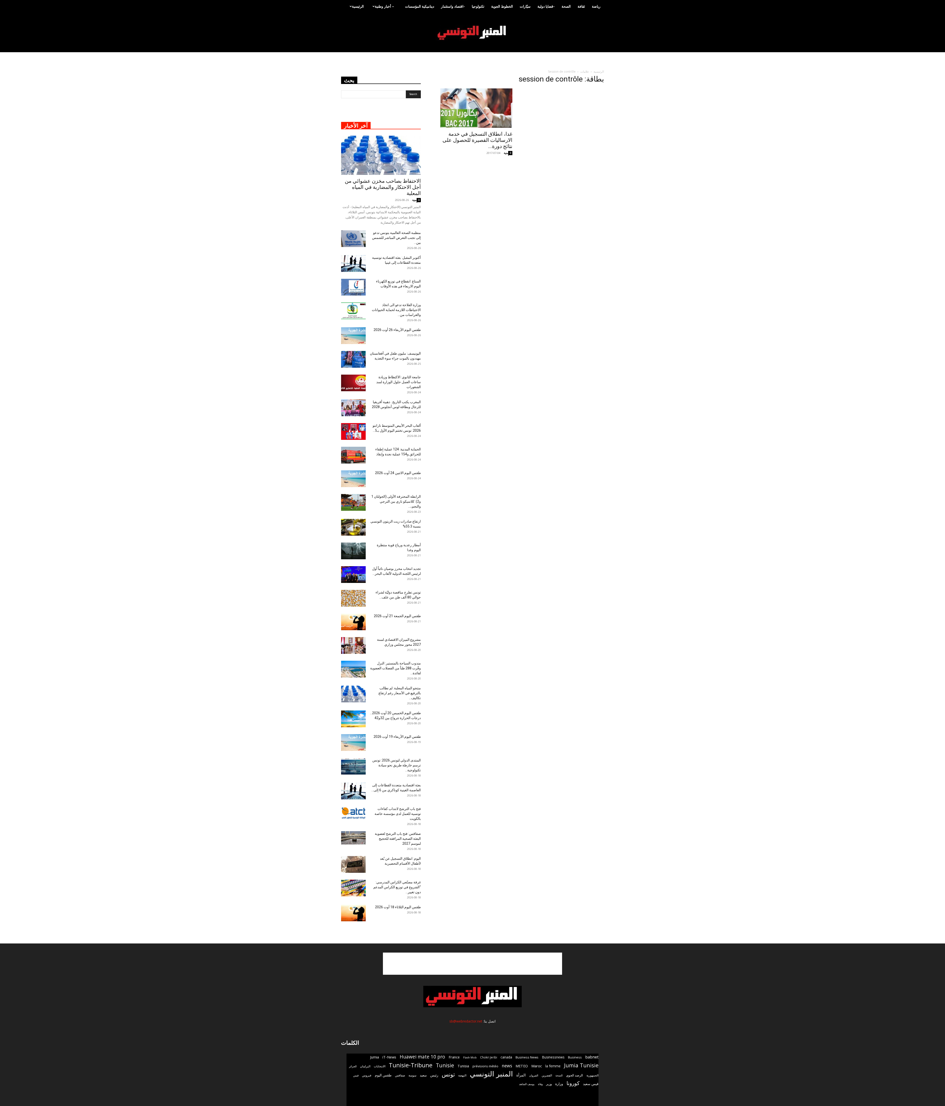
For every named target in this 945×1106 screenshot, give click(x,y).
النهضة (462, 1075)
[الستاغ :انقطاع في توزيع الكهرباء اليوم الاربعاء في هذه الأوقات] (353, 287)
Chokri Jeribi (488, 1057)
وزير (549, 1084)
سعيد (423, 1075)
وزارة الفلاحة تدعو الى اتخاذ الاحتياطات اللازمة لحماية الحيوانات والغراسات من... (396, 310)
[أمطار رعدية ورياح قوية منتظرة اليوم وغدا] (353, 551)
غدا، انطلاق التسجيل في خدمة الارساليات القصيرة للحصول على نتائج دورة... (477, 140)
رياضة (596, 6)
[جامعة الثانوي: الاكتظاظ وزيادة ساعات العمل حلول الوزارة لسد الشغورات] (353, 383)
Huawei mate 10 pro (422, 1056)
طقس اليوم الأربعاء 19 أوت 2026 (397, 737)
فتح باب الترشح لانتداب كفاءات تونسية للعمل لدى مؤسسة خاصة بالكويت (398, 814)
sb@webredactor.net (465, 1021)
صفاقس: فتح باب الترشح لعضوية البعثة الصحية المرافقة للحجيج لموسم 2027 (398, 838)
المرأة (521, 1075)
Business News (527, 1057)
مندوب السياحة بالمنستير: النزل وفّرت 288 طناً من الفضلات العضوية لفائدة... (395, 668)
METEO (522, 1065)
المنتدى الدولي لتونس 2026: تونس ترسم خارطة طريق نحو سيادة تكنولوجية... (396, 765)
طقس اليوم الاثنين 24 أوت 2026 (398, 473)
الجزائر (353, 1066)
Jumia (374, 1057)
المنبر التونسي (491, 1073)
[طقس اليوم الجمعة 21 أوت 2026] (353, 621)
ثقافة (581, 6)
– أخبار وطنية (384, 6)
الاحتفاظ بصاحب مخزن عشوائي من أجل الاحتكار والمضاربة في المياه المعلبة (383, 187)
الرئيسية (358, 6)
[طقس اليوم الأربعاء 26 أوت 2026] (353, 335)
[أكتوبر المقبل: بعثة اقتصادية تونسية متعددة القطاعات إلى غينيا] (353, 263)
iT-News (389, 1057)
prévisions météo (485, 1066)
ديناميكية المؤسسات (419, 6)
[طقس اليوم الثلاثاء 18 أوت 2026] (353, 913)
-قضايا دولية (546, 6)
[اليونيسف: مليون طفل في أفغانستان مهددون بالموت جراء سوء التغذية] (353, 359)
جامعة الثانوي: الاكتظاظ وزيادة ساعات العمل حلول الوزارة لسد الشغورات (398, 382)
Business (575, 1057)
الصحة (566, 6)
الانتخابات (379, 1066)
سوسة (412, 1075)
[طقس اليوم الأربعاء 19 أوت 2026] (353, 742)
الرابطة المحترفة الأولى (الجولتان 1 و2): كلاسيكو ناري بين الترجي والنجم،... (396, 501)
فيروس (366, 1075)
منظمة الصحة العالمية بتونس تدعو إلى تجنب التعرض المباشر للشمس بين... (396, 238)
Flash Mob (470, 1057)
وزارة (559, 1083)
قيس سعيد (590, 1083)
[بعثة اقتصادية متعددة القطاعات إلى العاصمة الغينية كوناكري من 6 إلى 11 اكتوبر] (353, 791)
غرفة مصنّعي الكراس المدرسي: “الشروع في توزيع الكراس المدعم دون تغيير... (397, 887)
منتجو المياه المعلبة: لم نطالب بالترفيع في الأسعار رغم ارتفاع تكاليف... (399, 693)
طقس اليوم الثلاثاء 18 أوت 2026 (398, 907)
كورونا (573, 1083)
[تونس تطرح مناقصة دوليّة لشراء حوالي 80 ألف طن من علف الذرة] (353, 598)
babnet (591, 1056)
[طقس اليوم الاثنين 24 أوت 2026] (353, 478)
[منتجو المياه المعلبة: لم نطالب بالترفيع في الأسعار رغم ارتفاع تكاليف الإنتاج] (353, 694)
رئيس (434, 1075)
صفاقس (400, 1075)
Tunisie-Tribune (410, 1065)
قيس (356, 1075)
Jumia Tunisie (581, 1065)
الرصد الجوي (574, 1075)
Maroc (536, 1065)
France (454, 1057)
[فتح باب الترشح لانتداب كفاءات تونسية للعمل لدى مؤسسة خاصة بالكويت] (353, 813)
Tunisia (463, 1066)
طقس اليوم (383, 1075)
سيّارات (525, 6)
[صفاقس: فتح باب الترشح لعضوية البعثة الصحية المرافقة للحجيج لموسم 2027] (353, 838)
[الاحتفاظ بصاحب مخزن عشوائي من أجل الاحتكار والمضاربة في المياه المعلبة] (381, 155)
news (507, 1065)
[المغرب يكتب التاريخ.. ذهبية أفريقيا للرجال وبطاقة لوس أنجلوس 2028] (353, 407)
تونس (448, 1074)
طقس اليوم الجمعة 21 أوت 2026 (397, 616)
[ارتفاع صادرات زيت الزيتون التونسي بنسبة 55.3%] (353, 527)
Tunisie (445, 1065)
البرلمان (365, 1066)
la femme (553, 1066)
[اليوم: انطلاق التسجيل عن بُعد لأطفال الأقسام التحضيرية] (353, 864)
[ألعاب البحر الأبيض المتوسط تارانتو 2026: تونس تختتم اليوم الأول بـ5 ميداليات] (353, 431)
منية (506, 153)
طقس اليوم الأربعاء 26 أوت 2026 (397, 330)
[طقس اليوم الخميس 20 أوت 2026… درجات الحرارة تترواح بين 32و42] (353, 718)
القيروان (533, 1075)
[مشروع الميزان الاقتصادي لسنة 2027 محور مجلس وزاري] (353, 645)
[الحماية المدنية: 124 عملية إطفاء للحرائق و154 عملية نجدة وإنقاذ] (353, 455)
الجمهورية (592, 1075)
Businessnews (553, 1057)
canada (506, 1057)
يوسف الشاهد (527, 1084)
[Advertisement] (472, 964)
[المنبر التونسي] (472, 33)
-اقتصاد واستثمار (453, 6)
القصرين (547, 1075)
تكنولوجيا (478, 6)
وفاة (540, 1084)
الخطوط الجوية (502, 6)
